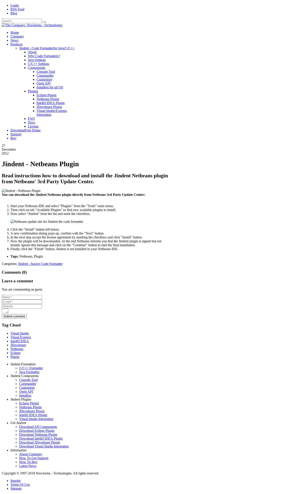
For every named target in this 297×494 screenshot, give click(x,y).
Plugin (14, 357)
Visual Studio (19, 333)
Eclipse (15, 353)
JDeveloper (18, 345)
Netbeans (16, 349)
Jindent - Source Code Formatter (40, 264)
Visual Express (20, 337)
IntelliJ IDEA (19, 341)
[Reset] (44, 22)
